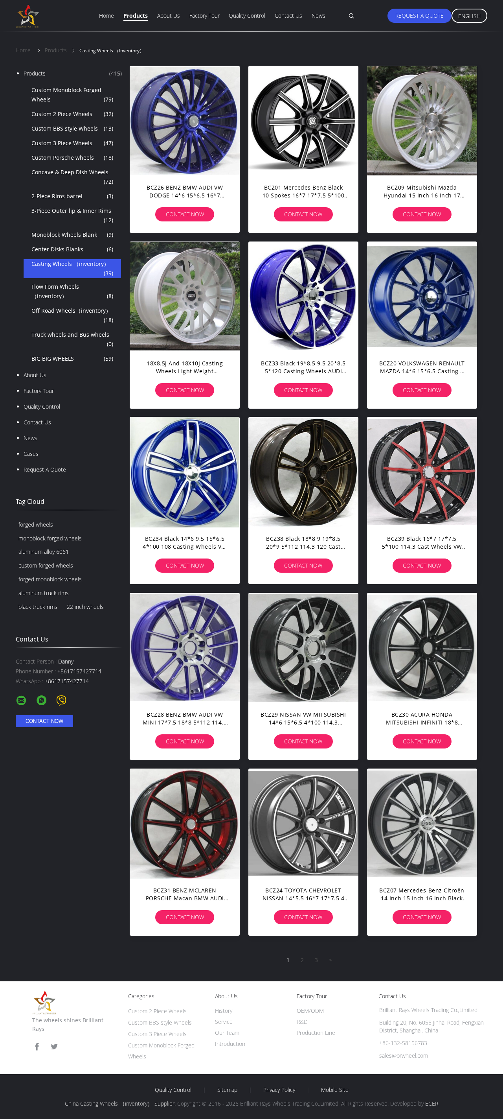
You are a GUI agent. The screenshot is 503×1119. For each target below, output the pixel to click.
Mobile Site (335, 1090)
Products (135, 15)
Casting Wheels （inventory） (72, 268)
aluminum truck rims (43, 593)
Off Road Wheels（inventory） (72, 315)
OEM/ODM (310, 1010)
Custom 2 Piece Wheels (72, 114)
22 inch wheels (85, 606)
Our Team (227, 1032)
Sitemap (227, 1090)
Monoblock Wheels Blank (72, 234)
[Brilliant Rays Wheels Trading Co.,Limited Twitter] (54, 1047)
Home (106, 15)
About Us (168, 15)
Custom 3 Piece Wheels (72, 143)
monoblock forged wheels (50, 538)
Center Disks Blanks (72, 249)
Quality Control (247, 15)
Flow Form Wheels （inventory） (72, 291)
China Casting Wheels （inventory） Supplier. (121, 1103)
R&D (302, 1021)
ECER (431, 1103)
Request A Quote (419, 15)
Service (224, 1021)
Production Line (316, 1032)
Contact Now (185, 214)
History (223, 1010)
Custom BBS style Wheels (72, 128)
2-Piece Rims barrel (72, 196)
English (469, 16)
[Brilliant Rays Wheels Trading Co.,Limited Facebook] (37, 1047)
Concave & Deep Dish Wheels (72, 176)
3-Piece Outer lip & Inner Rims (72, 215)
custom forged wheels (45, 565)
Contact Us (288, 15)
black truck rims (37, 606)
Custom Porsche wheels (72, 157)
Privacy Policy (279, 1090)
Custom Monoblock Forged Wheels (72, 94)
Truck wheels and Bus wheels (72, 339)
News (318, 15)
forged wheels (35, 524)
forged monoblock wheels (50, 579)
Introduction (230, 1043)
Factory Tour (204, 15)
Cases (31, 453)
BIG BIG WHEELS (72, 358)
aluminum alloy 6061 (43, 551)
